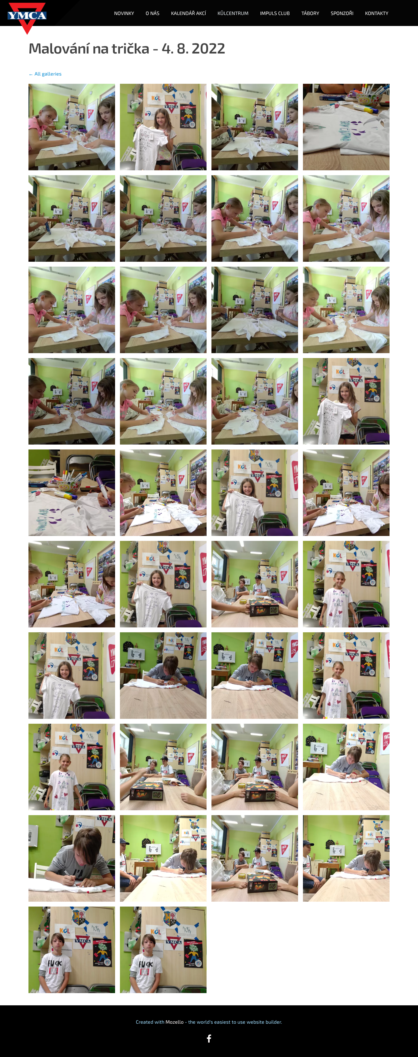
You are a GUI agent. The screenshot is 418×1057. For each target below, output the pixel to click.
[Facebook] (209, 1038)
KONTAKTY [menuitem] (376, 13)
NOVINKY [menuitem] (124, 13)
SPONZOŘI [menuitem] (342, 13)
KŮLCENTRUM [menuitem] (233, 13)
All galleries (48, 73)
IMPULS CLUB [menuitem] (275, 13)
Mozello (175, 1022)
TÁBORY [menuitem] (310, 13)
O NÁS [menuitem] (152, 13)
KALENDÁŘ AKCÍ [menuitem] (188, 13)
